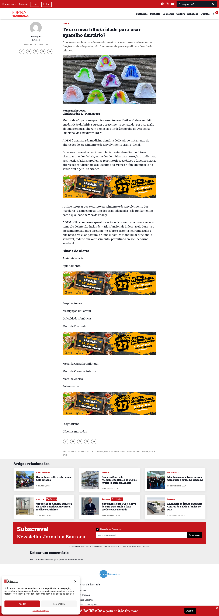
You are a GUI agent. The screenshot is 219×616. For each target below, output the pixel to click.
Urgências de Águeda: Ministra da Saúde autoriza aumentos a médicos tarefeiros (54, 506)
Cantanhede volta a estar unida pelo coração (54, 478)
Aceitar (22, 604)
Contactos (80, 590)
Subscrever (194, 535)
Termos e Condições (41, 611)
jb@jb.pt (36, 40)
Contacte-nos (9, 4)
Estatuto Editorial (84, 599)
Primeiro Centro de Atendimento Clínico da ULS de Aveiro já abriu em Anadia (119, 479)
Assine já (23, 4)
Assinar (190, 610)
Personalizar (59, 604)
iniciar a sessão (45, 559)
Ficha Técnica (82, 595)
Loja (34, 4)
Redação (36, 36)
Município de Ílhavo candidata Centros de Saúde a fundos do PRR (184, 506)
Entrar (46, 4)
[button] (75, 581)
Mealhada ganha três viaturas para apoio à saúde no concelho (185, 478)
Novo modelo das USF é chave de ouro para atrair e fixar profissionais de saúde (119, 506)
